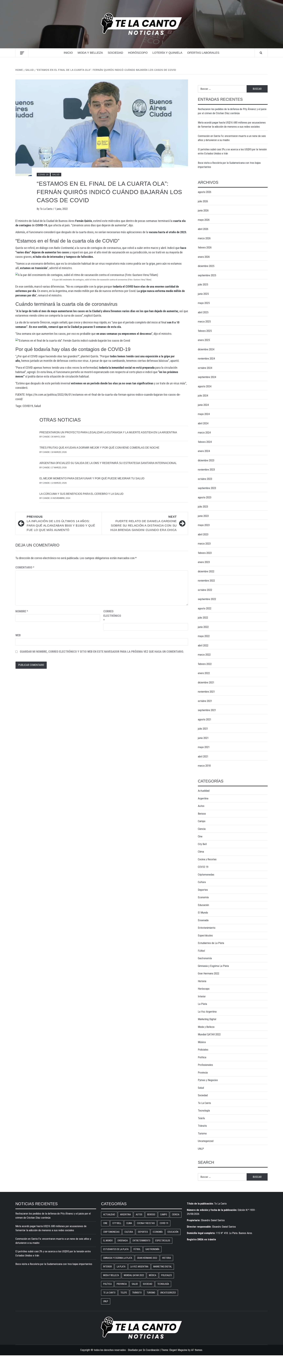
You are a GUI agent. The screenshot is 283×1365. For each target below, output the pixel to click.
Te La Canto (46, 208)
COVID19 (28, 406)
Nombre (21, 611)
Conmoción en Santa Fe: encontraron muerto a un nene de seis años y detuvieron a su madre (232, 138)
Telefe (201, 1118)
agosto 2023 (204, 497)
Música (202, 1042)
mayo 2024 (204, 414)
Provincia (203, 1072)
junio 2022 (203, 627)
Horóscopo (138, 52)
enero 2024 (204, 451)
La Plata (202, 1004)
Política (202, 1057)
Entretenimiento (206, 927)
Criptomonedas (206, 874)
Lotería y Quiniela (167, 52)
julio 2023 (203, 506)
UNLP (201, 1148)
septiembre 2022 (207, 599)
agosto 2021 (204, 719)
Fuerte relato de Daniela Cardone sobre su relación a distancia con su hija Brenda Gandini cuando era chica (143, 523)
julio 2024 (203, 395)
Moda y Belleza (90, 52)
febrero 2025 (205, 330)
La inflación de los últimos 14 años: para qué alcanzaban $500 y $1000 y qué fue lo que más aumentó (61, 523)
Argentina (203, 798)
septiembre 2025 (207, 275)
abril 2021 (203, 756)
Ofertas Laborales (203, 52)
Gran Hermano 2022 (208, 973)
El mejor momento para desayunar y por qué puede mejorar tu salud (91, 478)
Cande (46, 437)
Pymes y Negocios (208, 1080)
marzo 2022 (204, 654)
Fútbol (201, 950)
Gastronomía (205, 958)
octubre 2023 (205, 478)
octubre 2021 (205, 701)
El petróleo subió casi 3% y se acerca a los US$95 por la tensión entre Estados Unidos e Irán (232, 151)
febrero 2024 (205, 441)
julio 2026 (203, 201)
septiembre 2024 (207, 377)
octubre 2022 (205, 590)
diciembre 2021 (206, 682)
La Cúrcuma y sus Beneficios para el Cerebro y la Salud (81, 493)
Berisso (202, 813)
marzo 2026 (204, 238)
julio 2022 (203, 617)
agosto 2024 (204, 386)
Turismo (202, 1133)
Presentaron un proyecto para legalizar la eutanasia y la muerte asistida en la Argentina (108, 432)
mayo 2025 (204, 303)
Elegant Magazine (178, 1350)
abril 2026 (203, 229)
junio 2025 (203, 293)
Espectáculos (205, 935)
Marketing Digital (207, 1019)
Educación (203, 905)
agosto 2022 (204, 608)
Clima (201, 851)
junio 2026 (203, 210)
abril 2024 (203, 423)
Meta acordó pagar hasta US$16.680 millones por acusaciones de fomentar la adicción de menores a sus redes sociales (232, 124)
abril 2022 (203, 645)
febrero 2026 (205, 247)
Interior (202, 996)
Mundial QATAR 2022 (209, 1034)
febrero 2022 (205, 664)
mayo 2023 (204, 525)
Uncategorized (205, 1141)
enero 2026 (204, 256)
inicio (68, 52)
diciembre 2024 (206, 349)
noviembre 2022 (206, 580)
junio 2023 (203, 516)
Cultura (202, 882)
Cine (200, 836)
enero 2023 (204, 562)
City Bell (202, 844)
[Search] (261, 53)
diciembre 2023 (206, 460)
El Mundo (203, 912)
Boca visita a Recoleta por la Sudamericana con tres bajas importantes (229, 165)
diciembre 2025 (206, 266)
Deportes (203, 889)
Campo (201, 821)
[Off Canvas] (22, 52)
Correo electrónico (111, 616)
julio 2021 (203, 728)
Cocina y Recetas (207, 859)
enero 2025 (204, 340)
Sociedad (115, 52)
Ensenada (203, 920)
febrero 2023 (205, 553)
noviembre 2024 (206, 358)
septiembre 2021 (207, 710)
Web (18, 635)
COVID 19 (43, 174)
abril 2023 (203, 534)
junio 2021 (203, 738)
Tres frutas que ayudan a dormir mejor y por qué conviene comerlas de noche (99, 447)
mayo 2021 (204, 747)
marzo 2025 (204, 321)
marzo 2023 (204, 543)
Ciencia (202, 828)
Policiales (203, 1049)
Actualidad (203, 790)
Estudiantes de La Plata (211, 943)
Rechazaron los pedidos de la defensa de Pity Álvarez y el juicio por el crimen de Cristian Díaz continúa (232, 111)
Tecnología (204, 1110)
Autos (201, 806)
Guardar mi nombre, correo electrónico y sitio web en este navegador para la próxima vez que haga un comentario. (102, 651)
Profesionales (205, 1064)
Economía (203, 897)
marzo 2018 (204, 765)
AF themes (196, 1350)
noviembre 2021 (206, 691)
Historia (202, 981)
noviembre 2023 (206, 469)
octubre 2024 (205, 367)
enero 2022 (204, 673)
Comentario (24, 567)
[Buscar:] (222, 89)
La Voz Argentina (207, 1011)
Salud (56, 174)
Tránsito (202, 1125)
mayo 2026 (204, 219)
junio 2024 (203, 404)
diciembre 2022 (206, 571)
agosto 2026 (204, 192)
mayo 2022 (204, 636)
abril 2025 (203, 312)
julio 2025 (203, 284)
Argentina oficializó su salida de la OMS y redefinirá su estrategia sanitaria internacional (108, 463)
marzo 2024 (204, 432)
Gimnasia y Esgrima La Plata (213, 966)
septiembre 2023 (207, 488)
